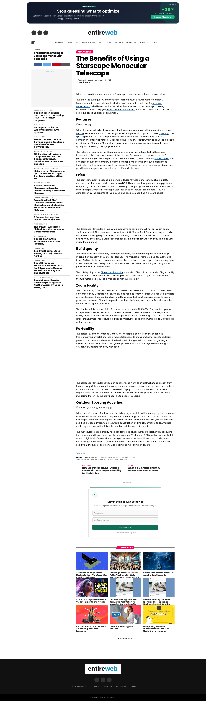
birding (165, 133)
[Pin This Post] (56, 64)
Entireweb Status (110, 687)
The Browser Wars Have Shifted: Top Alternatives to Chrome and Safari (49, 229)
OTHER (154, 42)
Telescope (130, 457)
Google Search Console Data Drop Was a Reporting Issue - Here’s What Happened (49, 117)
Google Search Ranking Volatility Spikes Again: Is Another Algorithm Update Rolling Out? (48, 284)
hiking (121, 444)
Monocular (107, 457)
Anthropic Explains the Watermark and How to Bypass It (46, 130)
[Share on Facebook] (38, 64)
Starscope (119, 457)
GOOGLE (36, 110)
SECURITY (119, 42)
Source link (80, 453)
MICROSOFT (44, 214)
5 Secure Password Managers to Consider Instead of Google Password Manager (49, 189)
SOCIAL (109, 42)
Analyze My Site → (162, 17)
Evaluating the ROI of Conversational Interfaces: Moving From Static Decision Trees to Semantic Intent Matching (49, 205)
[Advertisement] (51, 89)
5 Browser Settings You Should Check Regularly (47, 218)
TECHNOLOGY (38, 50)
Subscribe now (125, 527)
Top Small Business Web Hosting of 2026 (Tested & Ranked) (48, 253)
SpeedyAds (94, 687)
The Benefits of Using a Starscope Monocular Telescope (48, 56)
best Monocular (89, 180)
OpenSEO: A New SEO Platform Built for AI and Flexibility (47, 241)
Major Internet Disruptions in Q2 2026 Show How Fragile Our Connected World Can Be (49, 175)
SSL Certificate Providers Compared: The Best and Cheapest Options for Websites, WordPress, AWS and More (48, 159)
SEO (100, 42)
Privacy (124, 687)
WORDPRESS (131, 42)
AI (50, 42)
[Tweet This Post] (47, 64)
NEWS (70, 42)
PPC (77, 42)
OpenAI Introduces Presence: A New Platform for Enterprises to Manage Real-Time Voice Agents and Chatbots (48, 268)
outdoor (80, 133)
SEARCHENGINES (89, 42)
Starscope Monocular (112, 272)
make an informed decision (120, 109)
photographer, (161, 158)
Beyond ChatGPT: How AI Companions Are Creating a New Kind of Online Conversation (49, 143)
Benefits (96, 457)
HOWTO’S (144, 42)
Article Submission (78, 687)
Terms (133, 687)
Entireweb (85, 82)
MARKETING (59, 42)
